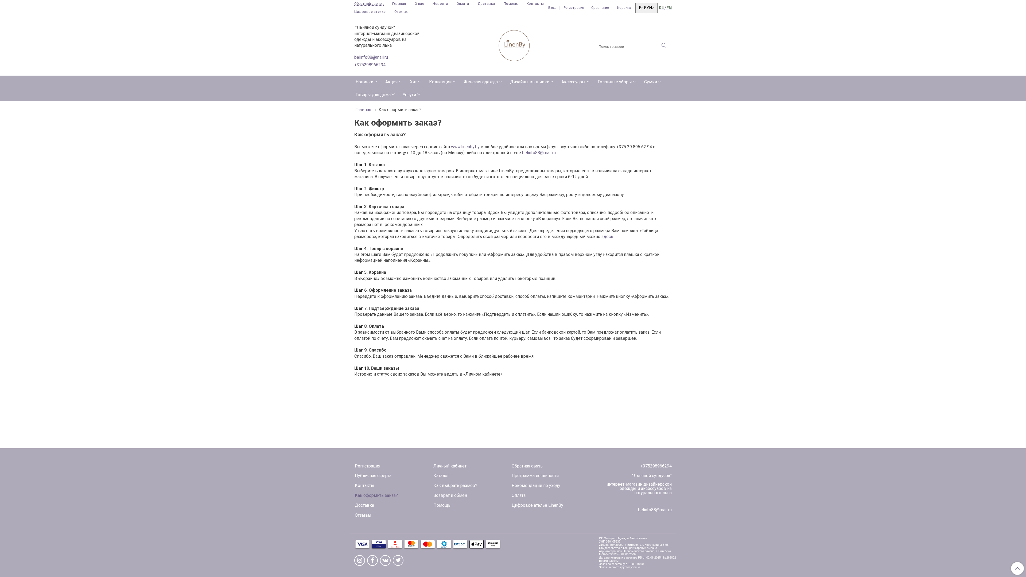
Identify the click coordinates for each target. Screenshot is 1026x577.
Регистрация (367, 466)
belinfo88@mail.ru (371, 57)
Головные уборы (615, 81)
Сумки (650, 81)
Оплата (463, 4)
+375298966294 (370, 64)
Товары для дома (373, 94)
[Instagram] (359, 560)
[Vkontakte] (385, 560)
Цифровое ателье (370, 12)
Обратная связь (527, 466)
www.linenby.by (465, 146)
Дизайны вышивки (529, 81)
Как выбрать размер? (455, 485)
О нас (419, 4)
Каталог (441, 475)
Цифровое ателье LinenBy (537, 505)
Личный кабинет (450, 466)
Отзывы (401, 12)
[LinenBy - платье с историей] (514, 45)
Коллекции (440, 81)
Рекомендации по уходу (536, 485)
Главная (399, 4)
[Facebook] (372, 560)
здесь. (607, 236)
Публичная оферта (373, 475)
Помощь (511, 4)
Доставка (486, 4)
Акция (391, 81)
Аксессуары (573, 81)
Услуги (409, 94)
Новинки (364, 81)
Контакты (535, 4)
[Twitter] (398, 560)
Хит (413, 81)
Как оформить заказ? (376, 495)
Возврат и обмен (450, 495)
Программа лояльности (535, 475)
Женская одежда (481, 81)
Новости (440, 4)
